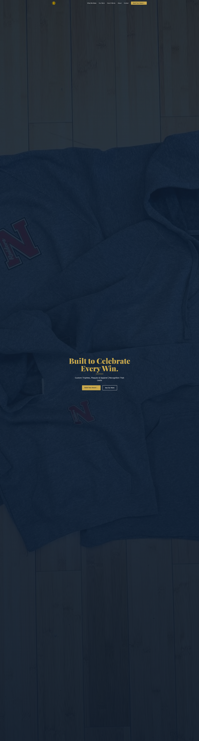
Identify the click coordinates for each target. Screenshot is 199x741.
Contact (126, 3)
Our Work (102, 3)
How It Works (111, 3)
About (119, 3)
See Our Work (109, 388)
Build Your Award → (139, 3)
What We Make (91, 3)
